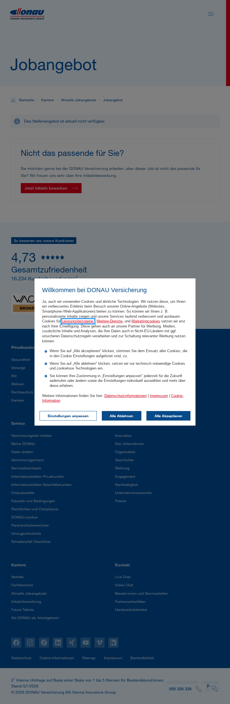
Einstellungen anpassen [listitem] (68, 416)
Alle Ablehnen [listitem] (121, 416)
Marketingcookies (146, 321)
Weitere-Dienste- (109, 321)
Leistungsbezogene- (78, 321)
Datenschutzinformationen (125, 396)
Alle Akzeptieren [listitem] (168, 416)
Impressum (159, 396)
